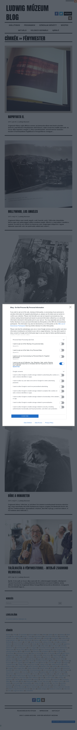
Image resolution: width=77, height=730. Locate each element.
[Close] (71, 307)
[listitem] (38, 340)
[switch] (61, 344)
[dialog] (38, 365)
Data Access (38, 422)
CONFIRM (25, 416)
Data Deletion (28, 422)
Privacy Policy (49, 422)
